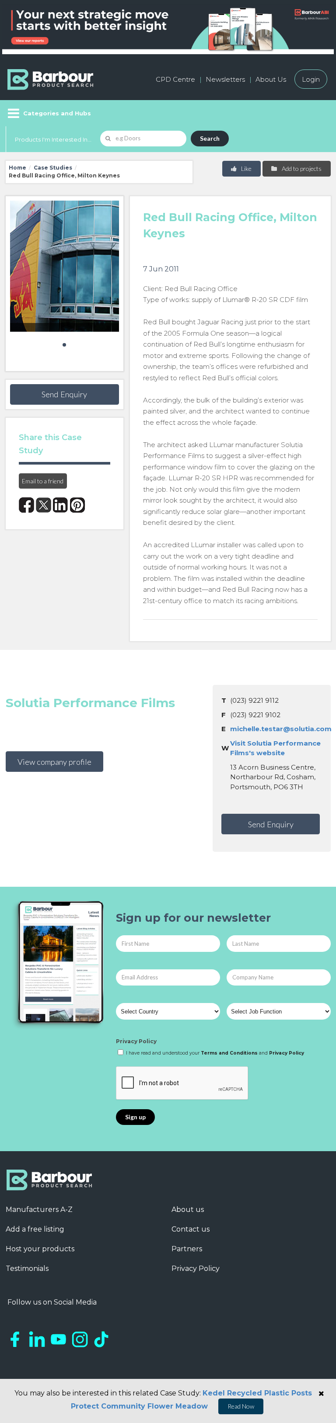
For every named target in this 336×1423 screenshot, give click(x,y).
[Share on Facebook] (26, 505)
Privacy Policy (136, 1041)
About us (188, 1209)
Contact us (191, 1229)
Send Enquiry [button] (64, 394)
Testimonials (27, 1268)
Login (311, 79)
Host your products (40, 1249)
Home (17, 167)
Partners (187, 1249)
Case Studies (53, 167)
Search (210, 138)
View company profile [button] (54, 762)
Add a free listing (35, 1229)
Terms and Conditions (229, 1053)
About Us (271, 79)
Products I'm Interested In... (53, 139)
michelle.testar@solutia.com (281, 729)
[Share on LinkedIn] (60, 505)
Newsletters (225, 79)
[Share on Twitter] (43, 505)
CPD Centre (175, 79)
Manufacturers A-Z (39, 1209)
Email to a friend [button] (42, 481)
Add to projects (301, 168)
